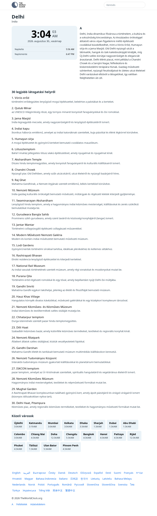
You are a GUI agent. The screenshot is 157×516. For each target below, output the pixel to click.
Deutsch (73, 472)
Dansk (61, 472)
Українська (29, 490)
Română (67, 484)
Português (53, 484)
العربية (26, 472)
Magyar (29, 478)
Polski (41, 484)
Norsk (31, 484)
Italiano (63, 478)
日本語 (74, 478)
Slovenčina (93, 484)
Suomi (117, 472)
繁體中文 (70, 490)
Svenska (122, 484)
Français (128, 472)
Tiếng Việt (44, 490)
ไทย (132, 484)
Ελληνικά (85, 472)
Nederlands (18, 484)
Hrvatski (17, 478)
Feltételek (21, 504)
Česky (52, 472)
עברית (139, 472)
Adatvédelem (37, 504)
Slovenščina (108, 484)
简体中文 (58, 490)
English (16, 472)
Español (98, 472)
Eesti (108, 472)
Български (39, 472)
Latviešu (107, 478)
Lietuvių (95, 478)
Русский (79, 484)
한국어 (84, 478)
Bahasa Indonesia (46, 478)
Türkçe (16, 490)
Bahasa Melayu (123, 478)
